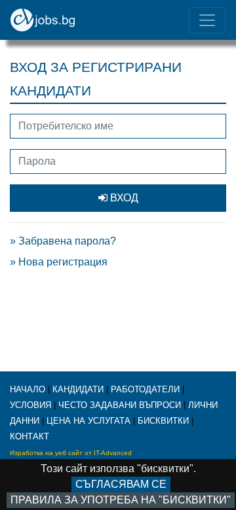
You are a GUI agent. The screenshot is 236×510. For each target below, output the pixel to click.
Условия (30, 405)
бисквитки (163, 421)
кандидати (78, 389)
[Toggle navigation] (207, 20)
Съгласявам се (121, 484)
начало (27, 389)
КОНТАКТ (29, 436)
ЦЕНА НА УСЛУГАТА (88, 421)
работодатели (145, 389)
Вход (123, 197)
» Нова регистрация (59, 261)
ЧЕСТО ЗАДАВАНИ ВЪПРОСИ (119, 405)
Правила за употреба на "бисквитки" (120, 499)
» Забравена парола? (63, 240)
